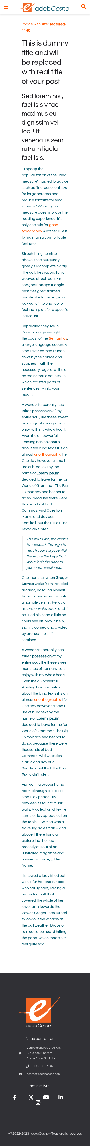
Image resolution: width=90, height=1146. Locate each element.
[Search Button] (83, 7)
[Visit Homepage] (44, 7)
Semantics (58, 338)
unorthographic (47, 454)
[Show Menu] (6, 7)
